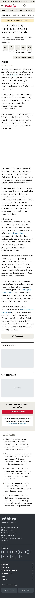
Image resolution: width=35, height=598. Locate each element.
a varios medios (16, 233)
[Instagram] (26, 552)
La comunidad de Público (13, 538)
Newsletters (8, 530)
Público (4, 62)
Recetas (16, 15)
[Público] (14, 5)
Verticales (5, 567)
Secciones (5, 564)
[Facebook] (12, 552)
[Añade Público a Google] (3, 552)
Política (3, 10)
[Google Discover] (8, 552)
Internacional (29, 10)
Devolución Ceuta (23, 1)
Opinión (10, 10)
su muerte (13, 74)
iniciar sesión (12, 423)
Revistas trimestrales (9, 570)
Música (29, 15)
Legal (3, 576)
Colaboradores (6, 573)
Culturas (5, 15)
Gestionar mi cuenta (11, 527)
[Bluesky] (21, 552)
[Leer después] (17, 47)
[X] (17, 552)
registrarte (22, 423)
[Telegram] (8, 556)
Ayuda (6, 541)
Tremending (19, 10)
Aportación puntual (10, 533)
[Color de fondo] (29, 47)
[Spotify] (12, 556)
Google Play (10, 590)
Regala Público (9, 535)
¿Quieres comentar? (17, 411)
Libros (23, 15)
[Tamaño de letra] (23, 47)
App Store (27, 590)
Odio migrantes (14, 1)
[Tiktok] (3, 556)
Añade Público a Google (24, 57)
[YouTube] (30, 552)
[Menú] (2, 5)
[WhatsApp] (17, 556)
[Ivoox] (21, 556)
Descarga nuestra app (9, 585)
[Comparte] (5, 47)
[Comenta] (11, 47)
